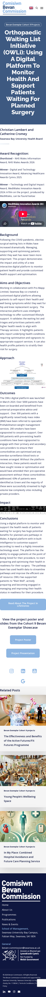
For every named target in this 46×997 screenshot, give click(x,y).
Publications (9, 919)
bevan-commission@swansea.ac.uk (21, 947)
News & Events (10, 924)
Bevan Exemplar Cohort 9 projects (23, 24)
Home (5, 904)
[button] (41, 8)
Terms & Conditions (26, 983)
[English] (31, 8)
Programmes (9, 914)
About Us (7, 909)
